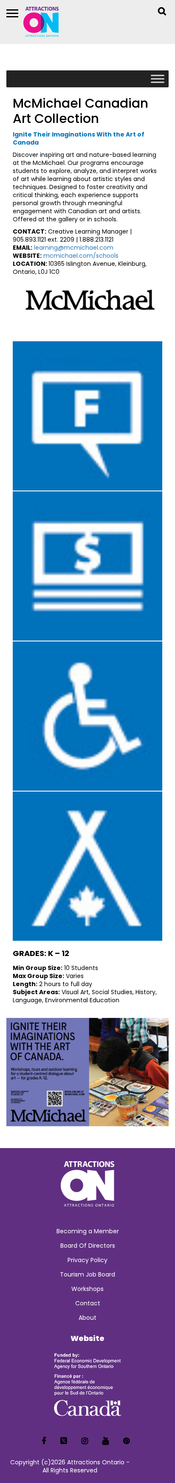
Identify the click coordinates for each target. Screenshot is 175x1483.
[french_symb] (87, 416)
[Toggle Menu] (157, 79)
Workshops (87, 1289)
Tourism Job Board (87, 1274)
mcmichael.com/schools (81, 255)
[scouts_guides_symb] (87, 866)
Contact (87, 1303)
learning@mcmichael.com (73, 247)
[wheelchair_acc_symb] (87, 716)
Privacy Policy (87, 1260)
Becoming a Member (87, 1231)
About (87, 1317)
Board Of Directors (87, 1245)
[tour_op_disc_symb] (87, 566)
